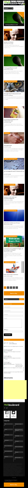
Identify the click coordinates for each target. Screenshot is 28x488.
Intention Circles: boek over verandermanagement (10, 197)
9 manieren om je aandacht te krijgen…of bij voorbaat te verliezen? (13, 249)
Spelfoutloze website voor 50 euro (12, 223)
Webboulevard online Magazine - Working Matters (13, 475)
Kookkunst (6, 456)
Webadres (16, 452)
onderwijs (20, 464)
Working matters (18, 457)
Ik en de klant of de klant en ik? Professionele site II (11, 120)
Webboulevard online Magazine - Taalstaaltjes (11, 473)
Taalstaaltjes (8, 30)
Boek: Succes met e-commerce (11, 274)
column (21, 463)
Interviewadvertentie (8, 451)
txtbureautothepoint (7, 466)
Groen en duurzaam (7, 445)
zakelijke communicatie (19, 475)
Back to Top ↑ (14, 293)
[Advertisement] (15, 389)
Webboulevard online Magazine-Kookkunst (14, 470)
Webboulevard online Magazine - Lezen (10, 471)
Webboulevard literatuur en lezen (16, 466)
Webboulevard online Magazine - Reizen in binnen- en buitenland (12, 472)
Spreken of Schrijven (8, 42)
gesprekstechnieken (11, 464)
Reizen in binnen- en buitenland (18, 430)
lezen (18, 464)
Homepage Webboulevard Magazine (10, 480)
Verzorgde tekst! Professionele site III (12, 93)
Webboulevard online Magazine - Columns (12, 468)
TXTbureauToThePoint (10, 81)
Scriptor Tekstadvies (7, 481)
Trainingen (7, 55)
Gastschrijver (6, 434)
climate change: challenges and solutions (13, 463)
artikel (5, 463)
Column (7, 133)
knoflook (15, 464)
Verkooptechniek (8, 145)
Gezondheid (6, 440)
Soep (15, 465)
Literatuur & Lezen (9, 184)
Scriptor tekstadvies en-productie (9, 465)
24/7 (5, 423)
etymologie (5, 464)
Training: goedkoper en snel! (11, 24)
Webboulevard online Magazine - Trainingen (11, 474)
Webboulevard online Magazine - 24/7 (10, 467)
